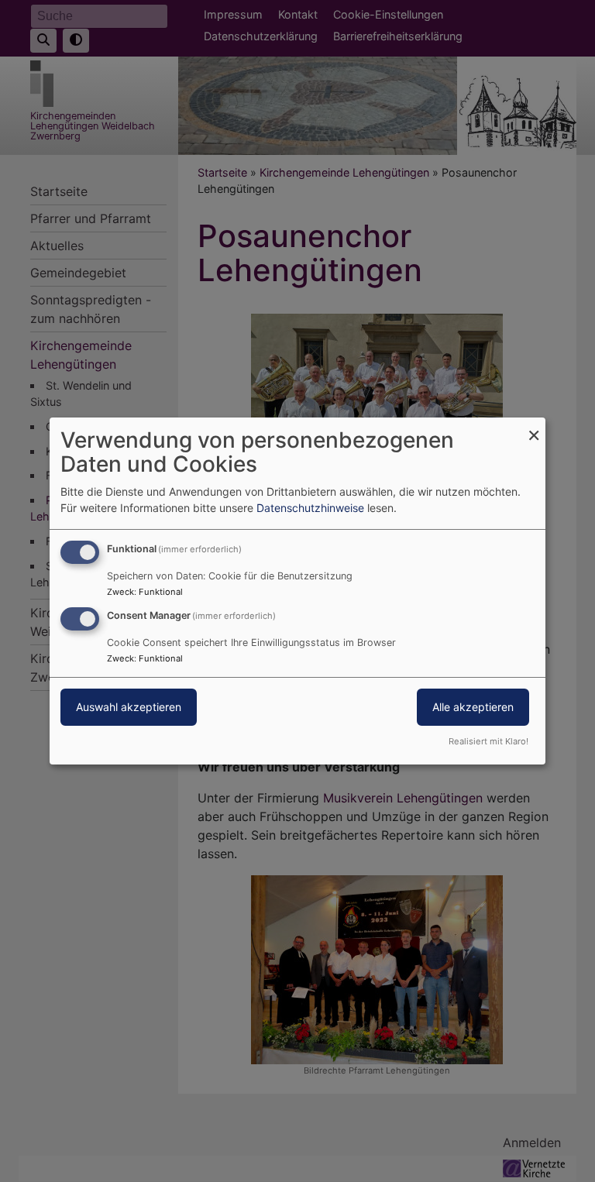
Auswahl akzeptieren (128, 706)
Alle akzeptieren (473, 706)
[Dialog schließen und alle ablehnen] (533, 427)
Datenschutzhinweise (310, 507)
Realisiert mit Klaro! (488, 741)
